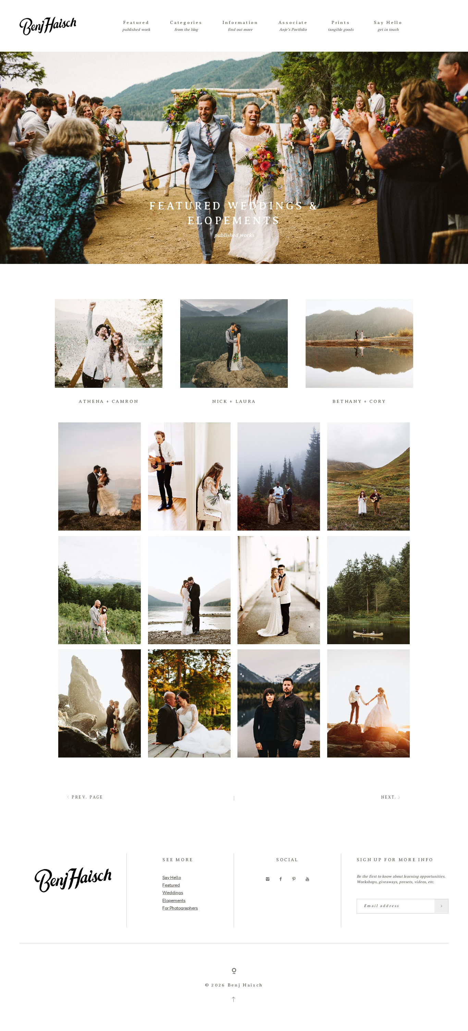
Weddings (172, 892)
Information (240, 22)
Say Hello (388, 22)
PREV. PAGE (87, 797)
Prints (340, 22)
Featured (136, 22)
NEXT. (388, 797)
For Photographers (180, 908)
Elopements (173, 900)
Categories (186, 22)
